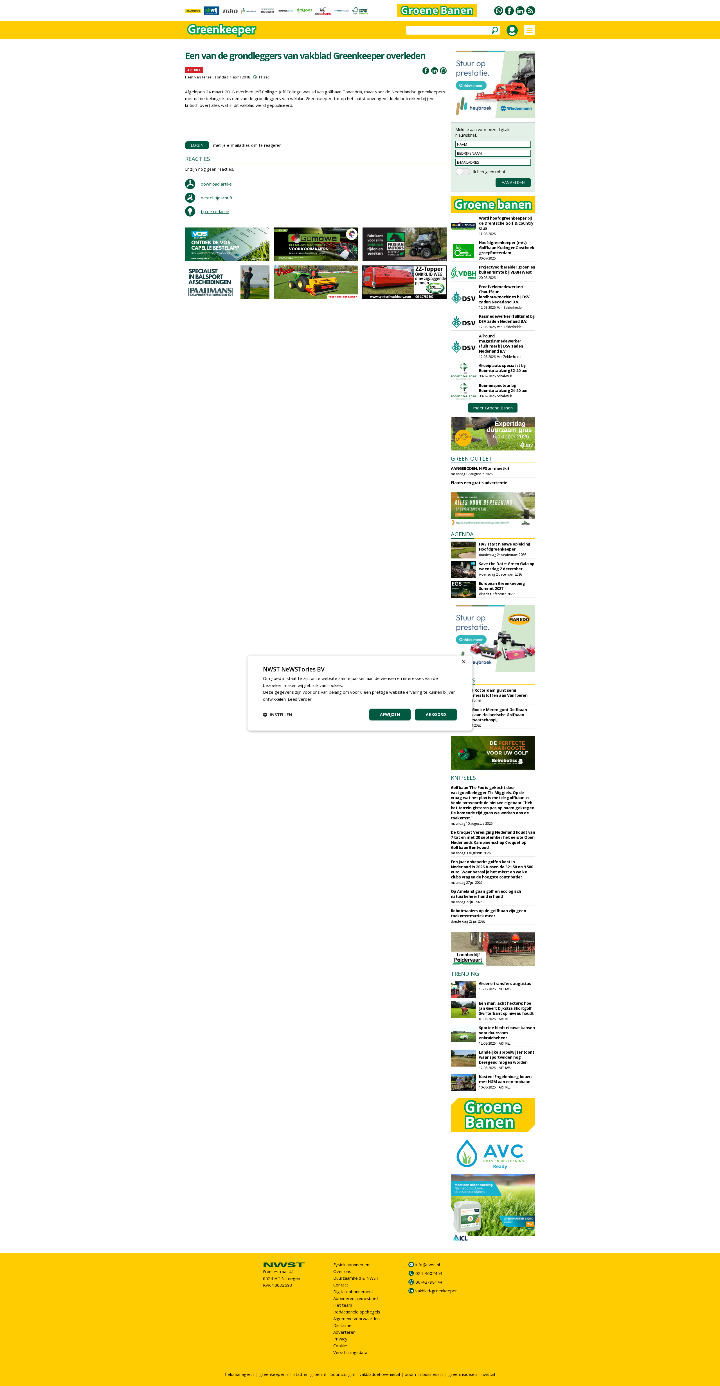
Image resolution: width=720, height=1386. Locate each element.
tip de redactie (215, 211)
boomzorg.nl (342, 1374)
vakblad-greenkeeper (436, 1290)
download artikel (217, 184)
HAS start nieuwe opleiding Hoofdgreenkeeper (504, 546)
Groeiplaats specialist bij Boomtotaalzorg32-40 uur (503, 368)
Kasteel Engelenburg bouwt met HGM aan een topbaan (505, 1079)
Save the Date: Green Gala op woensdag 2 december (506, 566)
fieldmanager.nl (240, 1374)
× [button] (463, 662)
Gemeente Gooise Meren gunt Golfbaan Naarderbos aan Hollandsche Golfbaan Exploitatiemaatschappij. (489, 714)
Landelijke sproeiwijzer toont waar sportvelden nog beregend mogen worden (506, 1057)
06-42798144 (428, 1282)
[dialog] (360, 693)
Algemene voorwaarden (356, 1318)
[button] (277, 714)
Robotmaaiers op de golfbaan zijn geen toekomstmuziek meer (488, 913)
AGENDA (462, 534)
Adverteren (344, 1332)
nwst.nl (488, 1374)
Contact (340, 1285)
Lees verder (300, 699)
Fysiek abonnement (352, 1264)
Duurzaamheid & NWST (356, 1278)
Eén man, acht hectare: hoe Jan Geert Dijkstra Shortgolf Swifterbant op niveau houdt (506, 1008)
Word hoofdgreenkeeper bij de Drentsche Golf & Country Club (506, 223)
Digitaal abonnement (353, 1291)
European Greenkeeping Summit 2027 (502, 586)
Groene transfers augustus (505, 983)
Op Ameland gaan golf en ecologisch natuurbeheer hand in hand (486, 894)
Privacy (340, 1339)
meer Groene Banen (493, 408)
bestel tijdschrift (217, 197)
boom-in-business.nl (424, 1374)
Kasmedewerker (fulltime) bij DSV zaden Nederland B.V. (507, 319)
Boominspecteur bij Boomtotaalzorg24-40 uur (503, 388)
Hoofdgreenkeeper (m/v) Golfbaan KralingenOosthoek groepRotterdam (506, 247)
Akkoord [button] (436, 714)
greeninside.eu (462, 1374)
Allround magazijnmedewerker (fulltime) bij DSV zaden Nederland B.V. (501, 343)
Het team (342, 1305)
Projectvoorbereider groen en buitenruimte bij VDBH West (507, 269)
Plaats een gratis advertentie (479, 482)
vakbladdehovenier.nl (379, 1374)
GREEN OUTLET (471, 458)
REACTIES (197, 159)
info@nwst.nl (427, 1264)
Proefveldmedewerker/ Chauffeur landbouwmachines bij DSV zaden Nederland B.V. (504, 294)
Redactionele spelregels (356, 1312)
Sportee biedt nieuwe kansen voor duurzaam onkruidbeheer (507, 1032)
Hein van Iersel (199, 77)
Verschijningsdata (350, 1352)
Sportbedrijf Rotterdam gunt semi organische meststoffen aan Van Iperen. (489, 693)
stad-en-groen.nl (309, 1374)
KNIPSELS (463, 777)
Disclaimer (343, 1325)
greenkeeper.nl (274, 1374)
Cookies (340, 1345)
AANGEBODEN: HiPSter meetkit (480, 468)
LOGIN (197, 145)
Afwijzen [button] (390, 714)
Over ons (342, 1271)
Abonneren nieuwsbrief (355, 1298)
